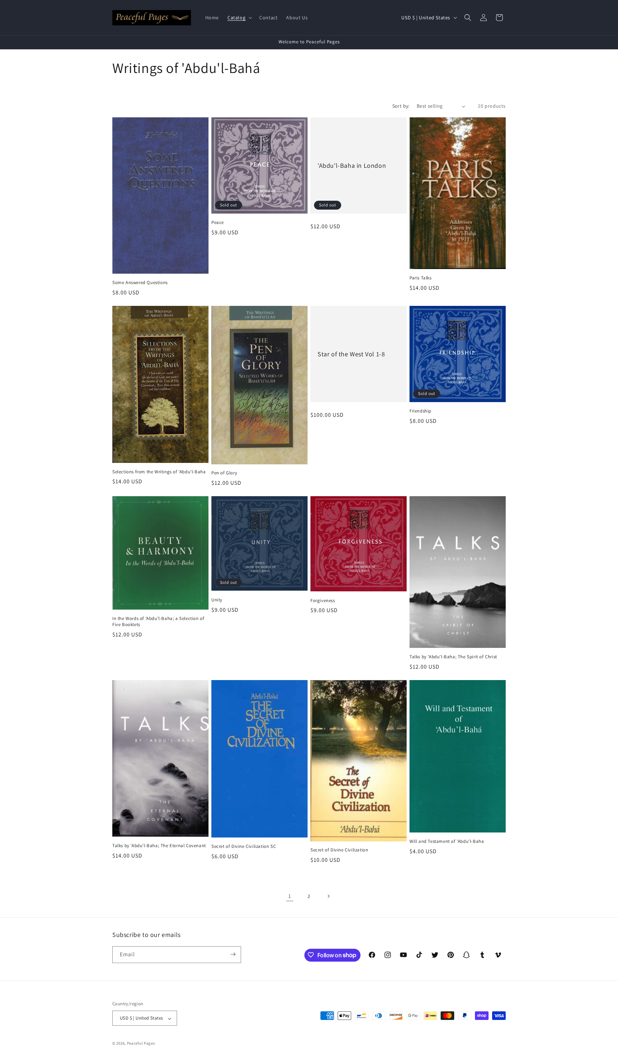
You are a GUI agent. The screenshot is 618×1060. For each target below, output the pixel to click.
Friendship (420, 411)
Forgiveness (322, 601)
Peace (217, 222)
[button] (239, 17)
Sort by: (400, 106)
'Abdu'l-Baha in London (352, 165)
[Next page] (328, 896)
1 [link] (289, 896)
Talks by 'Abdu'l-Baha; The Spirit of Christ (453, 657)
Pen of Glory (224, 473)
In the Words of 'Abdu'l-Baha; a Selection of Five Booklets (158, 621)
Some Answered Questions (140, 282)
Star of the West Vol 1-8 (351, 354)
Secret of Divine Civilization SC (243, 846)
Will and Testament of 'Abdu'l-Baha (446, 841)
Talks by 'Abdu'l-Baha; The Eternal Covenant (159, 846)
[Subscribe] (233, 954)
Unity (216, 600)
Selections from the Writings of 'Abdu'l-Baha (159, 472)
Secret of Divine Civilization (339, 850)
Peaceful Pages (141, 1043)
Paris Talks (420, 278)
